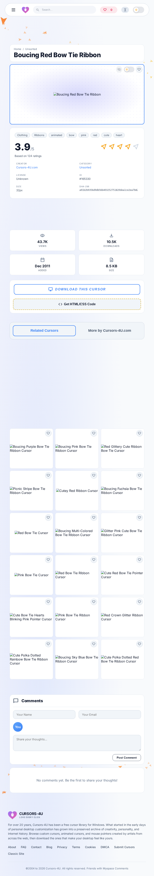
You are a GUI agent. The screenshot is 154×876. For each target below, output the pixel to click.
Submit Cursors (124, 847)
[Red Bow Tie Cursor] (31, 533)
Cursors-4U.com (27, 167)
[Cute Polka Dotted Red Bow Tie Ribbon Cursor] (122, 659)
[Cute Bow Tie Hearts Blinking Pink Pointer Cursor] (31, 617)
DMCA (105, 847)
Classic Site (16, 853)
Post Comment (127, 757)
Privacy (62, 847)
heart (119, 135)
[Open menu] (13, 9)
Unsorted (31, 49)
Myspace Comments (115, 868)
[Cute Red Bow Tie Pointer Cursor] (122, 575)
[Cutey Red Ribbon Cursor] (77, 491)
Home (17, 49)
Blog (49, 847)
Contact (36, 847)
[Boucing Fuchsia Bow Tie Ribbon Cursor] (122, 491)
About (12, 847)
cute (106, 135)
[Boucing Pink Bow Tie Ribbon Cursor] (77, 448)
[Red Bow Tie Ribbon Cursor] (77, 575)
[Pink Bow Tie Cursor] (31, 575)
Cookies (90, 847)
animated (56, 135)
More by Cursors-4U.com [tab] (109, 331)
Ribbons (39, 135)
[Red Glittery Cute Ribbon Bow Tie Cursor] (122, 448)
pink (83, 135)
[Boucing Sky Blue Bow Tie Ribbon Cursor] (77, 659)
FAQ (23, 847)
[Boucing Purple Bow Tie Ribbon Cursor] (31, 448)
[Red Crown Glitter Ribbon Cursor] (122, 617)
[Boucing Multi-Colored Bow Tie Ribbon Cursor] (77, 533)
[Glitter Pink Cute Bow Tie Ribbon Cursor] (122, 533)
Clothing (22, 135)
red (95, 135)
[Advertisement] (77, 32)
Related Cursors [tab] (44, 331)
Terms (76, 847)
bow (71, 135)
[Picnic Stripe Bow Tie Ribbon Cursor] (31, 491)
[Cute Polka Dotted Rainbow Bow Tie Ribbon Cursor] (31, 659)
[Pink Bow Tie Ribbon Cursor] (77, 617)
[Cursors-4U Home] (25, 9)
